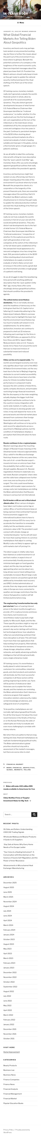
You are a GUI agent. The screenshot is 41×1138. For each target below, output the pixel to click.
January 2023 (8, 968)
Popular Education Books (13, 1103)
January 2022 (8, 1024)
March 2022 (8, 1015)
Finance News (9, 1084)
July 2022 (7, 996)
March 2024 (8, 925)
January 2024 (8, 935)
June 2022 (7, 1001)
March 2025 (8, 897)
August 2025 (8, 887)
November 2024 (10, 902)
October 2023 (9, 939)
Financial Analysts (10, 1089)
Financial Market (15, 764)
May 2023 (7, 949)
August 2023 (8, 944)
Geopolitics (29, 767)
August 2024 (8, 906)
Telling (27, 770)
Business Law (8, 1070)
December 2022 (10, 972)
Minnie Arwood (29, 31)
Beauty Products (10, 1065)
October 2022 (9, 982)
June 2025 (7, 892)
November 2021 (9, 1034)
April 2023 (7, 953)
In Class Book (15, 13)
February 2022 (9, 1020)
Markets (18, 770)
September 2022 (10, 987)
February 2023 (9, 963)
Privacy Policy (8, 1130)
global (10, 770)
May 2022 (7, 1006)
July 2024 (7, 911)
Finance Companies (11, 1080)
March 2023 (8, 958)
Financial (17, 767)
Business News (9, 1075)
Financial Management (12, 1094)
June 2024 (7, 916)
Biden (9, 767)
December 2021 (9, 1029)
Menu (22, 23)
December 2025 (10, 883)
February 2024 (9, 930)
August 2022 (8, 991)
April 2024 (7, 920)
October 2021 (8, 1039)
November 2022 (10, 977)
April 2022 (7, 1010)
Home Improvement (11, 1052)
